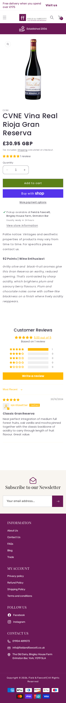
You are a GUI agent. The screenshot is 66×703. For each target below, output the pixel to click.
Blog (9, 550)
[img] (11, 400)
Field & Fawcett (38, 677)
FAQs (10, 543)
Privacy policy (15, 576)
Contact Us (13, 537)
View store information (22, 225)
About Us (12, 530)
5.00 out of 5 (42, 337)
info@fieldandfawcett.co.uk (28, 647)
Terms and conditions (19, 596)
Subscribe (57, 501)
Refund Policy (15, 582)
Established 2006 (37, 28)
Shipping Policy (16, 589)
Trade (10, 557)
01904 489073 (21, 641)
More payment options (33, 202)
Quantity (8, 162)
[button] (5, 17)
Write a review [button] (33, 376)
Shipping (22, 150)
